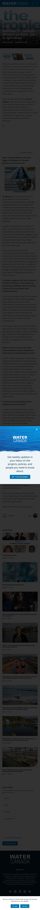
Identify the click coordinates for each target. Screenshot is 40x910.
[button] (37, 429)
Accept (15, 906)
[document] (20, 455)
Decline (24, 906)
